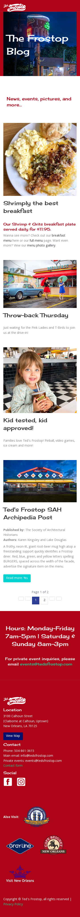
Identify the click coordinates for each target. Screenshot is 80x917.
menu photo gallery (41, 245)
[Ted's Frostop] (14, 8)
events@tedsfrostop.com (46, 664)
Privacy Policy (13, 904)
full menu (36, 241)
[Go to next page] (52, 598)
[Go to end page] (59, 598)
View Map (13, 736)
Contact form (13, 766)
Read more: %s (17, 578)
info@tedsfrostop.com (37, 756)
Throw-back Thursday (35, 315)
